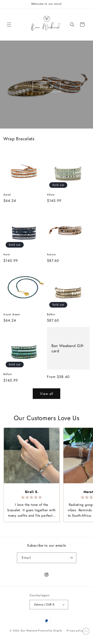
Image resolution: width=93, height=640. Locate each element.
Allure (51, 195)
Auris (6, 254)
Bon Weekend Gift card (67, 348)
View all (46, 393)
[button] (9, 25)
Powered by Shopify (50, 630)
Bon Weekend (29, 630)
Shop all (46, 86)
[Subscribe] (71, 558)
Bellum (7, 374)
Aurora (51, 254)
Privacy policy (75, 630)
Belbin (51, 314)
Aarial (7, 195)
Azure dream (11, 314)
